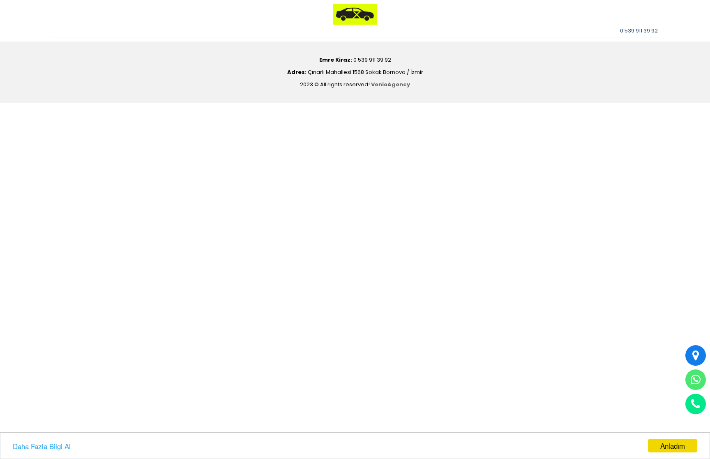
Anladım (672, 446)
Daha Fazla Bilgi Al (42, 446)
